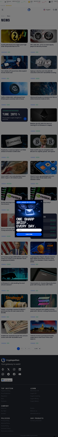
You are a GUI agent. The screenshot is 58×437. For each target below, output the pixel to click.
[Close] (41, 201)
